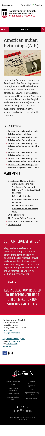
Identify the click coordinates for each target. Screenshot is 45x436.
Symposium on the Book (23, 184)
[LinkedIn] (30, 410)
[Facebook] (14, 410)
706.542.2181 (11, 344)
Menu (6, 29)
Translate (38, 5)
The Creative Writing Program (21, 218)
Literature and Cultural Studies (21, 181)
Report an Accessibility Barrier (32, 393)
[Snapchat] (24, 410)
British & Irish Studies (21, 196)
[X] (18, 410)
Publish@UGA (14, 224)
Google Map (7, 346)
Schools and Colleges (13, 381)
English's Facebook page (5, 353)
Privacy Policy (8, 330)
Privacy (32, 389)
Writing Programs (16, 215)
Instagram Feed (10, 353)
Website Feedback (13, 393)
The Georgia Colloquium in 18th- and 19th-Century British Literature (26, 190)
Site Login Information (11, 333)
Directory (32, 381)
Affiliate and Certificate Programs (23, 221)
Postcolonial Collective (22, 205)
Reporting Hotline (31, 398)
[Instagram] (21, 410)
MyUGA (13, 385)
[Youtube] (27, 410)
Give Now (24, 29)
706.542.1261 (14, 341)
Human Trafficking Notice (13, 398)
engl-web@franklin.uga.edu (14, 339)
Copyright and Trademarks (13, 389)
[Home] (22, 16)
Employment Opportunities (32, 385)
